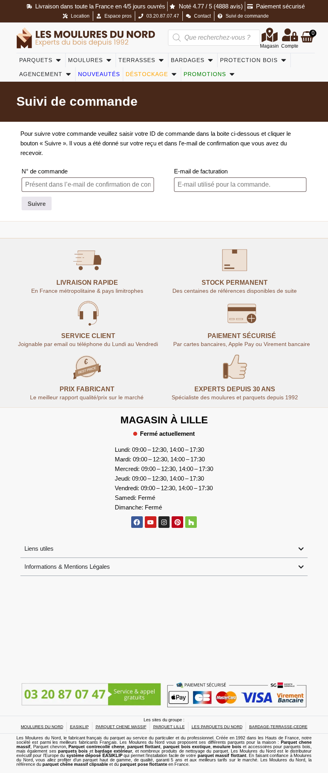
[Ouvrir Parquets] (58, 60)
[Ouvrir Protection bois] (284, 60)
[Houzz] (191, 522)
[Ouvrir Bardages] (210, 60)
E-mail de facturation (201, 171)
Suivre (37, 203)
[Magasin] (270, 35)
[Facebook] (137, 522)
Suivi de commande (77, 101)
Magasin (269, 46)
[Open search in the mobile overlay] (214, 38)
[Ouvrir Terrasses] (161, 60)
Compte (289, 46)
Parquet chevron (49, 746)
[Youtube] (150, 522)
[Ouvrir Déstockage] (174, 74)
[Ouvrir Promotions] (232, 74)
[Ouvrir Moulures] (109, 60)
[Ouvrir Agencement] (68, 74)
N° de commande (45, 171)
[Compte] (290, 35)
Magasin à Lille (164, 419)
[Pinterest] (177, 522)
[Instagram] (164, 522)
